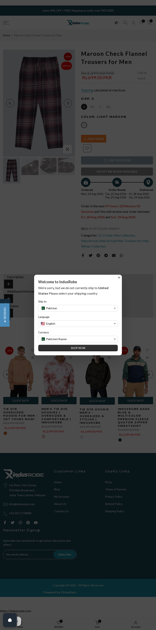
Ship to (42, 301)
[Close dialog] (119, 278)
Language (43, 317)
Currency (43, 332)
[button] (5, 315)
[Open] (10, 620)
